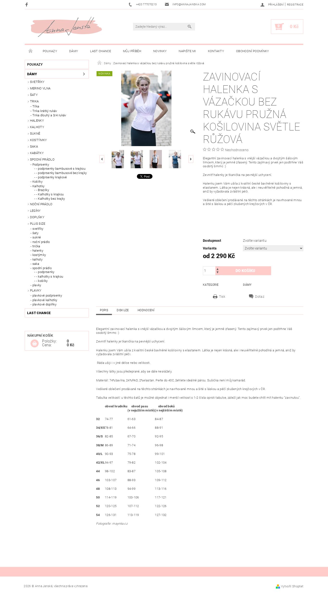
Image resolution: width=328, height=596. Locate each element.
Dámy (73, 51)
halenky (37, 250)
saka (35, 264)
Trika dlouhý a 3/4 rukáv (49, 115)
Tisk (222, 296)
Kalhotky (38, 186)
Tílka (35, 106)
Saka (34, 146)
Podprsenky (40, 164)
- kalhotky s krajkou (49, 276)
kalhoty (37, 259)
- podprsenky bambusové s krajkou (60, 168)
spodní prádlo (42, 268)
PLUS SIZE (37, 223)
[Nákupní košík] (34, 343)
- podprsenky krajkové (51, 177)
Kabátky (37, 153)
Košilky (37, 181)
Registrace (295, 4)
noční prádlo (41, 242)
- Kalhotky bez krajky (50, 198)
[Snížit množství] (217, 273)
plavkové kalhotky (44, 300)
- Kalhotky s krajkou (50, 194)
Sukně (35, 133)
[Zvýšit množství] (217, 268)
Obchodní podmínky (252, 51)
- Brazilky (42, 190)
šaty (35, 233)
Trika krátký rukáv (44, 111)
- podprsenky (45, 272)
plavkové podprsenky (47, 295)
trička (36, 246)
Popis (104, 310)
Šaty (34, 95)
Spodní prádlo (42, 159)
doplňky (37, 217)
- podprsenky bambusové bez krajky (61, 173)
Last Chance (100, 51)
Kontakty (216, 51)
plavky (36, 285)
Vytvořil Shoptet (292, 586)
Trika (34, 101)
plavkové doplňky (44, 304)
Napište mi (187, 51)
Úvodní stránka (31, 51)
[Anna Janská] (66, 26)
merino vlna (40, 88)
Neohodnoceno (237, 150)
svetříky (37, 82)
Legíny (35, 210)
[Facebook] (27, 4)
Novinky (160, 51)
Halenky (37, 120)
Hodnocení (146, 310)
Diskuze (123, 310)
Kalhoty (37, 127)
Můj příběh (132, 51)
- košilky (42, 281)
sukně (36, 237)
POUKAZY (50, 51)
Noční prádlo (41, 204)
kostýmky (38, 140)
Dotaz (259, 296)
